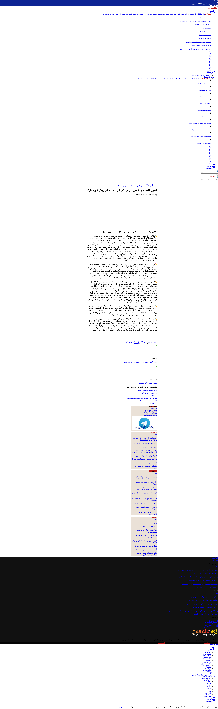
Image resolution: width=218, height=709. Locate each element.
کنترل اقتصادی (137, 342)
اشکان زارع (208, 667)
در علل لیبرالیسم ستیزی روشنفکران (149, 393)
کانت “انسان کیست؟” (149, 526)
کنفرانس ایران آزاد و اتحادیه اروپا (146, 456)
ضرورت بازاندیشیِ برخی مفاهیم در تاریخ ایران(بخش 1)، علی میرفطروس (195, 49)
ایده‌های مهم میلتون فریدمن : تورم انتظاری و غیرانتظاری (199, 123)
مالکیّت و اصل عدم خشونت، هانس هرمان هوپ (147, 400)
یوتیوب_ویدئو (209, 168)
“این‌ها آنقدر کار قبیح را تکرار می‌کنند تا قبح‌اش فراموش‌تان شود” (144, 439)
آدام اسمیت (208, 681)
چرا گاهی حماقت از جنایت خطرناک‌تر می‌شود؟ (147, 390)
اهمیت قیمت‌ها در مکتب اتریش (204, 96)
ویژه (211, 12)
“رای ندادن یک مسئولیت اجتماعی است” (204, 573)
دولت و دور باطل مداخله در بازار (204, 31)
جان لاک (209, 683)
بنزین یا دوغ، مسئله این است (151, 395)
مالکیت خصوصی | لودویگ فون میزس (205, 607)
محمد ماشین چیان (206, 665)
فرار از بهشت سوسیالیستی (205, 17)
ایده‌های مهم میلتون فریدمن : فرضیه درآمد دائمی (201, 136)
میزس (209, 684)
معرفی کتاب (209, 166)
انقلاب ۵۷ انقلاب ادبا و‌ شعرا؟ (205, 35)
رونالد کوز (208, 694)
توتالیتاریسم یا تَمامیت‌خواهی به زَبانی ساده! (203, 600)
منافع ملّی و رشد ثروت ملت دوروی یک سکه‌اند (201, 45)
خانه (211, 11)
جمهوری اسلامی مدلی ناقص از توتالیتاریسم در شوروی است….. (146, 477)
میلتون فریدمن (207, 696)
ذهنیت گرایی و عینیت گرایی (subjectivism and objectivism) (147, 488)
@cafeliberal (214, 561)
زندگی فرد (154, 342)
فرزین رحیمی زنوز (206, 663)
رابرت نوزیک (207, 693)
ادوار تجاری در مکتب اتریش (205, 103)
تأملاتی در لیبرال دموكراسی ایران (146, 549)
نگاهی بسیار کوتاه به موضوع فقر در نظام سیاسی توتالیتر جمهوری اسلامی (141, 398)
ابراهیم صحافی (207, 670)
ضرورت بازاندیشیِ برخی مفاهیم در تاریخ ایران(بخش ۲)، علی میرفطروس (195, 21)
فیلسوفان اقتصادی (208, 77)
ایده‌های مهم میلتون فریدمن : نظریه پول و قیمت (201, 116)
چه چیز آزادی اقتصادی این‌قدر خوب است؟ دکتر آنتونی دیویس (140, 362)
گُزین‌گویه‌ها (215, 558)
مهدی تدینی (208, 660)
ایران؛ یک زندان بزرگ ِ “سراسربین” (147, 383)
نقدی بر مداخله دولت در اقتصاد (204, 83)
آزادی (155, 523)
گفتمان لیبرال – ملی (207, 28)
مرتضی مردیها (207, 658)
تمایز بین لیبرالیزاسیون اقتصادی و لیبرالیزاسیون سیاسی (146, 554)
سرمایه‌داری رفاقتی (153, 403)
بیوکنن (209, 689)
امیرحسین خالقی (206, 655)
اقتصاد (211, 73)
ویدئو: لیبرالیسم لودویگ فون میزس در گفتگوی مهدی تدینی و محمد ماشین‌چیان (191, 611)
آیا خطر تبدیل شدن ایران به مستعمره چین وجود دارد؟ (200, 584)
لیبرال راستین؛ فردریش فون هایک (146, 546)
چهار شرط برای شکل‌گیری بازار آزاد (203, 110)
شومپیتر (209, 688)
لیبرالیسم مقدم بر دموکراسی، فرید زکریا (204, 597)
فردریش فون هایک (146, 342)
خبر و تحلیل (210, 72)
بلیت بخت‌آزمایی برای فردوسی (204, 38)
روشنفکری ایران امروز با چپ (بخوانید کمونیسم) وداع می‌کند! (198, 42)
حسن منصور (207, 657)
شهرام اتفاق (207, 668)
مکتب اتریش (207, 680)
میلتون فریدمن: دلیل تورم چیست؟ (204, 143)
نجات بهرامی (207, 662)
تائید (126, 707)
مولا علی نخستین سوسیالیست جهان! (203, 24)
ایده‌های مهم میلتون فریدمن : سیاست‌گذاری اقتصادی (200, 129)
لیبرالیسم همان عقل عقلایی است (146, 503)
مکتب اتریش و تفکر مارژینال (205, 90)
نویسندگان (208, 650)
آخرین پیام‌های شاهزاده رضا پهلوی (145, 443)
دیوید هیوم (208, 691)
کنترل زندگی (129, 342)
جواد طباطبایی (207, 652)
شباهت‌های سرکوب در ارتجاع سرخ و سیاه (203, 580)
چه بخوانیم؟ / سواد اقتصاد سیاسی (201, 75)
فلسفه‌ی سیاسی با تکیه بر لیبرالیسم (206, 614)
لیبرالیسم (210, 164)
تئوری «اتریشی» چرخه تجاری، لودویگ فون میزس (201, 604)
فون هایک (208, 686)
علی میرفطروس (206, 654)
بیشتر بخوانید (120, 707)
